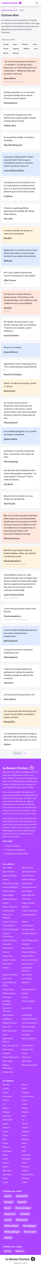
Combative (22, 1196)
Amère (7, 1196)
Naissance (20, 1251)
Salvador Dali (27, 1049)
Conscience (7, 1096)
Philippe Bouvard (10, 1022)
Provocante (30, 1231)
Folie (24, 1147)
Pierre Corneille (28, 1026)
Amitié (24, 1182)
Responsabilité (28, 1174)
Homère (6, 952)
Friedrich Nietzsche (11, 929)
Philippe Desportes (29, 1018)
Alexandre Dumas (29, 871)
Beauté (5, 1158)
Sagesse (6, 1108)
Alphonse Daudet (10, 875)
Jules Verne (7, 978)
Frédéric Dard (27, 925)
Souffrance (7, 1151)
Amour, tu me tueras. (12, 347)
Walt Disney (27, 1061)
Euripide (25, 906)
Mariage (7, 1251)
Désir (24, 1151)
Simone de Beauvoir (11, 1057)
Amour (24, 1084)
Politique (6, 1111)
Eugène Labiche (28, 902)
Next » (25, 753)
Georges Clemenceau (8, 935)
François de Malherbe (7, 916)
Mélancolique (11, 1225)
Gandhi (25, 997)
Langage (25, 1092)
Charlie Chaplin (9, 891)
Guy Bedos (7, 944)
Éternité (6, 49)
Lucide (7, 1219)
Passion (6, 1162)
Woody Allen (8, 1072)
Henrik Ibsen (27, 948)
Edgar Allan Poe (28, 895)
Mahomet (26, 982)
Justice (24, 1104)
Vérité (24, 1088)
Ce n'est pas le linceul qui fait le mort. (19, 694)
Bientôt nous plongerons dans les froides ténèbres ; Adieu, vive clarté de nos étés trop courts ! (20, 553)
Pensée (25, 1135)
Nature (5, 1143)
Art (23, 1119)
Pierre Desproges (10, 1030)
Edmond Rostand (10, 899)
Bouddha (6, 1053)
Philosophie (7, 1119)
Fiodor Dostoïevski (29, 910)
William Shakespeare (8, 1066)
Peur (4, 1139)
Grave (7, 1208)
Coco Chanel (27, 891)
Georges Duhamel (29, 933)
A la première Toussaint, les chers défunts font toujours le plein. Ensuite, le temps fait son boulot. (20, 117)
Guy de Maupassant (30, 940)
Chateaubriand (9, 925)
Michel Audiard (9, 993)
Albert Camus (27, 867)
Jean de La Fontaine (30, 959)
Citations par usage (12, 1246)
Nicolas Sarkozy (28, 1001)
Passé (36, 49)
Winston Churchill (29, 1065)
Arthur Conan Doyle (11, 883)
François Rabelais (29, 914)
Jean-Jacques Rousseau (27, 969)
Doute (5, 1155)
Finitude (6, 44)
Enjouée (22, 1202)
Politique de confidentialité (17, 853)
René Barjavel (27, 1045)
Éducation (7, 1170)
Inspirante (10, 1214)
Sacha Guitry (8, 1049)
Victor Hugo (8, 1061)
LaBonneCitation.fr (9, 10)
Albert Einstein (9, 871)
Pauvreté (25, 1166)
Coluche (25, 993)
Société (6, 1092)
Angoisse (16, 49)
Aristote (6, 879)
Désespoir (25, 44)
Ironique (24, 1214)
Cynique (8, 1202)
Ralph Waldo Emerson (8, 1040)
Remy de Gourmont (11, 1045)
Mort (24, 1115)
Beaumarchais (27, 1030)
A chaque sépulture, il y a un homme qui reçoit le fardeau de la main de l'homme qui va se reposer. (19, 95)
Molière (6, 967)
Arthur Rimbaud (28, 879)
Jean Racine (7, 963)
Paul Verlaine (8, 1015)
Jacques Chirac (28, 955)
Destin (5, 1135)
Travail (5, 1131)
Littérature (26, 1158)
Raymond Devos (28, 1038)
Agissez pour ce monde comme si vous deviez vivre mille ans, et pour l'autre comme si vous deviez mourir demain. (20, 253)
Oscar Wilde (27, 1008)
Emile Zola (26, 899)
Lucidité (6, 1088)
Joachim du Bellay (10, 974)
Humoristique (22, 1208)
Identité (25, 1127)
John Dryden (27, 974)
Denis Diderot (8, 895)
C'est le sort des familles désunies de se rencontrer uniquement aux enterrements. (20, 633)
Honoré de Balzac (29, 952)
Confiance (26, 1155)
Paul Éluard (7, 1018)
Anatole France (28, 875)
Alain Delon (7, 867)
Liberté (25, 1123)
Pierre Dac (7, 1026)
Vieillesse (26, 49)
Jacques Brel (8, 955)
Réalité (24, 1143)
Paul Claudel (27, 1015)
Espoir (5, 1166)
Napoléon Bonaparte (7, 1003)
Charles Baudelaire (10, 887)
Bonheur (6, 1127)
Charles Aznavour (29, 887)
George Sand (27, 883)
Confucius (26, 1034)
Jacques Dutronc (9, 959)
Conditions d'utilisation (15, 849)
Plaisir (24, 1162)
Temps (35, 44)
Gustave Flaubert (10, 940)
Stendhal (25, 944)
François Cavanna (10, 921)
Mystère (5, 53)
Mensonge (7, 1174)
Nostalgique (29, 1225)
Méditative (22, 1219)
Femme (25, 1108)
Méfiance (25, 1131)
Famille (6, 1182)
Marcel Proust (8, 989)
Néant (15, 44)
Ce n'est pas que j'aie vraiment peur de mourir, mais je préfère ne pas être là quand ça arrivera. (20, 714)
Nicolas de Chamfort (7, 1010)
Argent (5, 1123)
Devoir (5, 1178)
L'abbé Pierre (8, 948)
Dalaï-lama (26, 1057)
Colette (25, 1053)
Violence (6, 1147)
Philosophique (11, 1231)
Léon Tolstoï (27, 978)
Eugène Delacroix (10, 906)
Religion (25, 1111)
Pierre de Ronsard (29, 1022)
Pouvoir (6, 1100)
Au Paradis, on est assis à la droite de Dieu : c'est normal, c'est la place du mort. (19, 454)
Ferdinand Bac (8, 910)
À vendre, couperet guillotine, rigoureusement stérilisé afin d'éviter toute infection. (19, 211)
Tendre (8, 1237)
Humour (6, 1084)
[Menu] (37, 3)
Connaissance (27, 1096)
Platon (5, 1034)
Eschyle (6, 902)
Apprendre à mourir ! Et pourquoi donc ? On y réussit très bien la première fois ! (20, 366)
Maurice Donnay (29, 989)
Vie (4, 1104)
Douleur (25, 1170)
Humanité (7, 1115)
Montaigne (7, 997)
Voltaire (25, 921)
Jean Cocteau (27, 963)
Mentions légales (13, 845)
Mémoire (16, 53)
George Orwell (28, 929)
